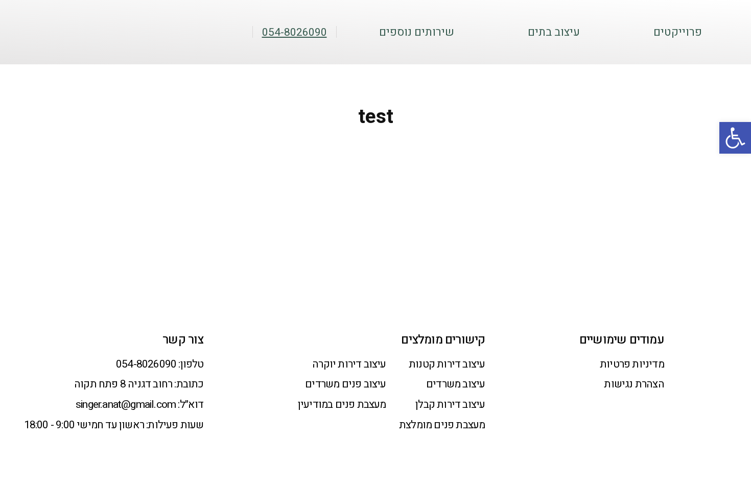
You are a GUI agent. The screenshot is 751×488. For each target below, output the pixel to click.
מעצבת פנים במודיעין (342, 404)
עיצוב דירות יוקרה (349, 364)
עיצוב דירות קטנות (447, 364)
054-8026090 (146, 364)
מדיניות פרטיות (632, 364)
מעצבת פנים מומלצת (442, 425)
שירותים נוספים (416, 32)
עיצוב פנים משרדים (345, 384)
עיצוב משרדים (455, 384)
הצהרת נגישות (634, 384)
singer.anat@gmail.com (126, 404)
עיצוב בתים (554, 32)
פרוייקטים (677, 32)
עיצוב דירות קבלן (450, 404)
